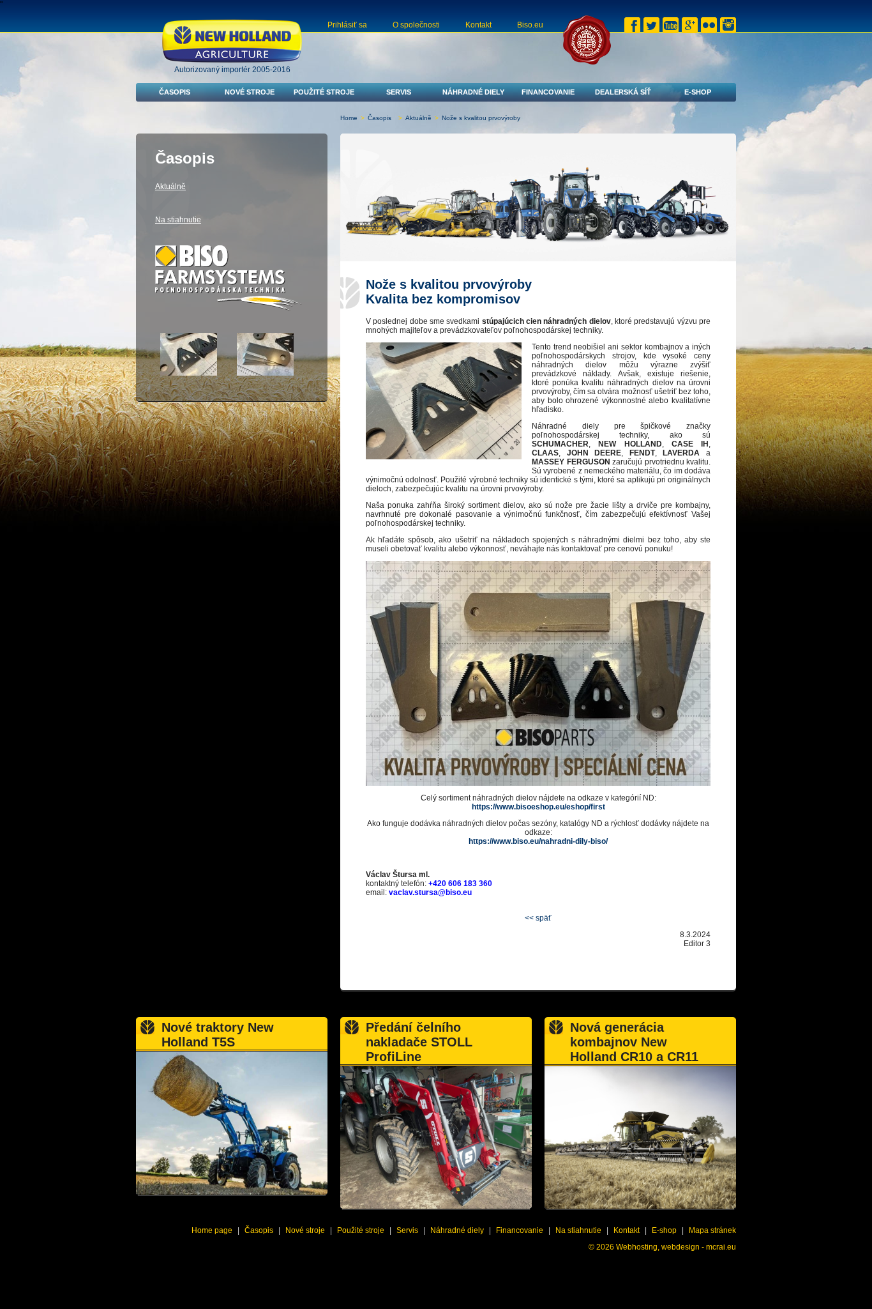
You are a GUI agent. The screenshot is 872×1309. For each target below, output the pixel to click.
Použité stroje (324, 92)
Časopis (174, 92)
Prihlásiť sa (347, 24)
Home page (212, 1230)
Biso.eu (530, 24)
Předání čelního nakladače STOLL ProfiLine (419, 1042)
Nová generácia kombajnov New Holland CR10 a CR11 (634, 1042)
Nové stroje (249, 92)
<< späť (538, 918)
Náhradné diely (473, 92)
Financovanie (548, 92)
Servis (398, 92)
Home (348, 117)
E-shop (697, 92)
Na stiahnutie (178, 219)
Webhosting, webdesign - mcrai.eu (676, 1247)
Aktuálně (418, 117)
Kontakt (478, 24)
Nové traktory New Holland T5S (218, 1034)
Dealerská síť (623, 92)
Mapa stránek (712, 1230)
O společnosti (416, 24)
